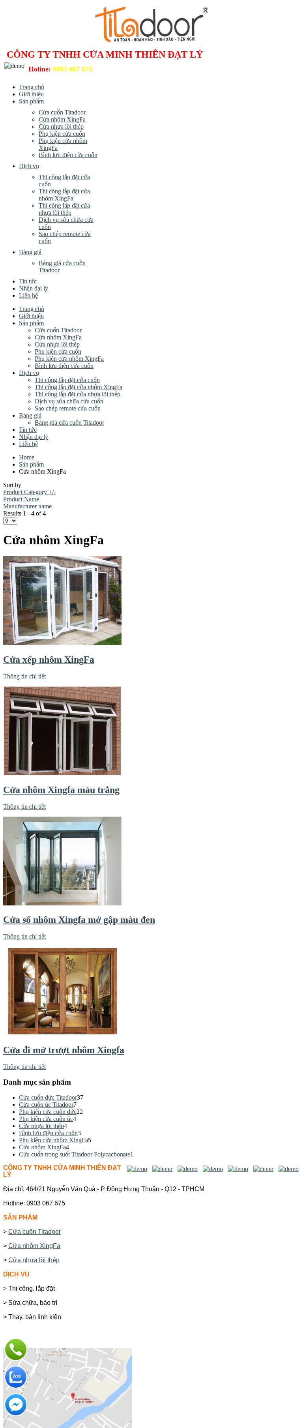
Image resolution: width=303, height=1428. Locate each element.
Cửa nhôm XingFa (42, 1147)
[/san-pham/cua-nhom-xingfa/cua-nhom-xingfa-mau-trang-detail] (62, 773)
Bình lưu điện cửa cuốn (48, 1133)
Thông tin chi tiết (24, 676)
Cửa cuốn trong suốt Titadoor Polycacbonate (74, 1154)
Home (26, 457)
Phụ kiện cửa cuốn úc (46, 1118)
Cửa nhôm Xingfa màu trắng (61, 790)
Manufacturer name (27, 506)
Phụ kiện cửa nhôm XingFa (53, 1140)
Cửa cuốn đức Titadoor (48, 1097)
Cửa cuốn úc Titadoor (46, 1104)
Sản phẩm (31, 464)
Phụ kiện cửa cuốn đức (48, 1111)
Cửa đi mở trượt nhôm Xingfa (63, 1050)
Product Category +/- (29, 492)
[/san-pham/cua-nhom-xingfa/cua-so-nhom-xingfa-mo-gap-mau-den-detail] (62, 903)
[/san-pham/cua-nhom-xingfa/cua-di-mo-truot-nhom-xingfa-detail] (62, 1033)
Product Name (21, 499)
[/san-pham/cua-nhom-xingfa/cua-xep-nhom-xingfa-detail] (62, 642)
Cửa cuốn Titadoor (34, 1231)
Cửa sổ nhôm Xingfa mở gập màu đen (79, 920)
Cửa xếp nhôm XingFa (48, 659)
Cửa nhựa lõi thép (41, 1126)
